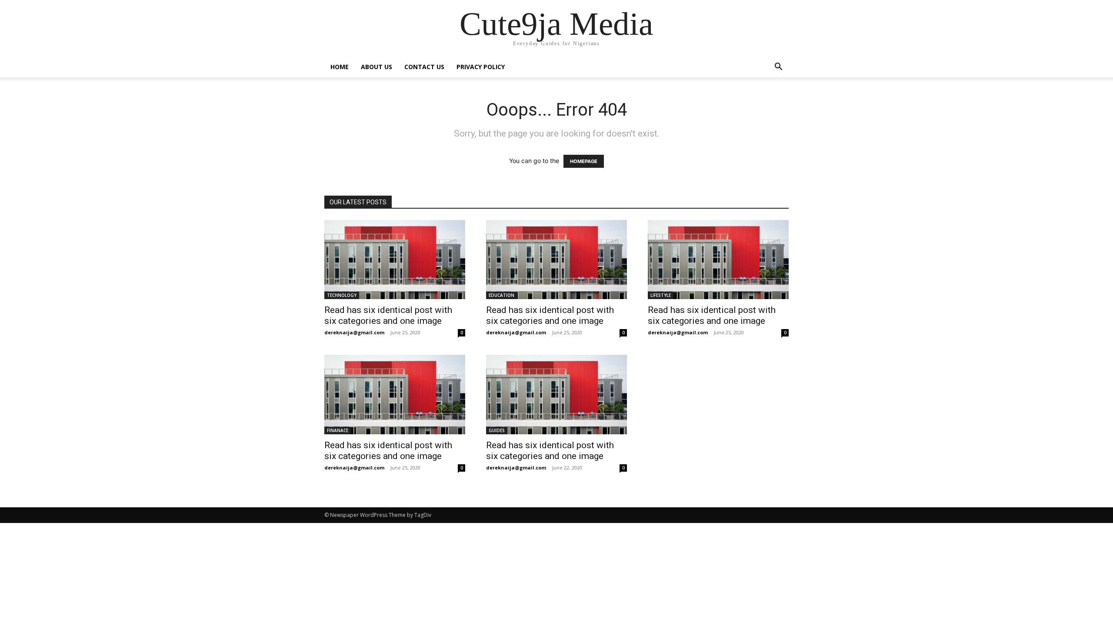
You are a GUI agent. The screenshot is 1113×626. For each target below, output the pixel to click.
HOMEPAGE (583, 161)
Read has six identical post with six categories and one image (388, 315)
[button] (778, 67)
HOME (339, 67)
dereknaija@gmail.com (354, 332)
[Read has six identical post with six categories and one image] (394, 259)
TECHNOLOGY (342, 295)
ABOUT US (376, 67)
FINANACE (337, 430)
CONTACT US (424, 67)
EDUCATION (501, 295)
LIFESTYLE (660, 295)
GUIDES (497, 430)
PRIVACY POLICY (481, 67)
